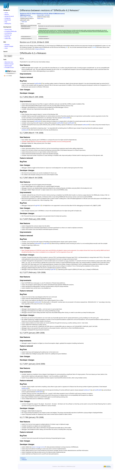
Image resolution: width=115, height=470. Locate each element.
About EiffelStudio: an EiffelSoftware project (66, 466)
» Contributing (8, 33)
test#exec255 (25, 130)
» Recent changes (8, 46)
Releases (24, 459)
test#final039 (98, 390)
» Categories (7, 18)
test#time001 (38, 302)
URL (67, 47)
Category (22, 458)
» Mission (6, 14)
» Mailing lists (7, 23)
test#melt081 (37, 243)
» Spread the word (9, 16)
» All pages (7, 44)
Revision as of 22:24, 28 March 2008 (47, 13)
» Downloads (7, 20)
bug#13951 (53, 269)
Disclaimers (54, 466)
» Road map (7, 37)
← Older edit (23, 21)
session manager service (38, 447)
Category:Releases (40, 49)
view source (26, 15)
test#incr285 (25, 388)
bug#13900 (46, 243)
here (93, 47)
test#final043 (37, 121)
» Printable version (9, 67)
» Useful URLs (7, 38)
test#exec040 (85, 124)
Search (5, 51)
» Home (6, 12)
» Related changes (9, 64)
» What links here (8, 62)
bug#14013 (37, 205)
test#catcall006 (66, 118)
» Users (6, 48)
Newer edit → (40, 18)
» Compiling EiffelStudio (10, 31)
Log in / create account (109, 3)
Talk (25, 17)
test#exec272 (87, 390)
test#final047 (70, 123)
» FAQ (5, 22)
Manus (22, 17)
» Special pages (8, 65)
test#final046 (37, 83)
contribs (30, 17)
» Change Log (7, 35)
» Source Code (8, 29)
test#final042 (59, 123)
